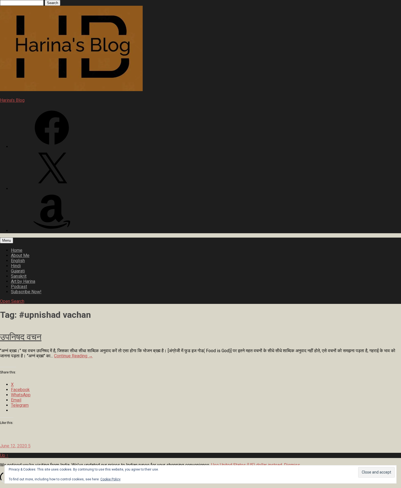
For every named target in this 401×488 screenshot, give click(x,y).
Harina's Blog (12, 100)
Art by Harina (23, 281)
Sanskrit (18, 276)
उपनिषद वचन (20, 337)
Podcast (19, 286)
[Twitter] (52, 188)
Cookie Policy (110, 479)
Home (16, 250)
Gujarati (18, 271)
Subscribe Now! (26, 291)
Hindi (16, 265)
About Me (20, 255)
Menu (6, 240)
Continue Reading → (73, 355)
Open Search (12, 301)
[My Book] (52, 230)
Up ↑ (4, 455)
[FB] (52, 146)
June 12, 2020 (14, 445)
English (18, 260)
